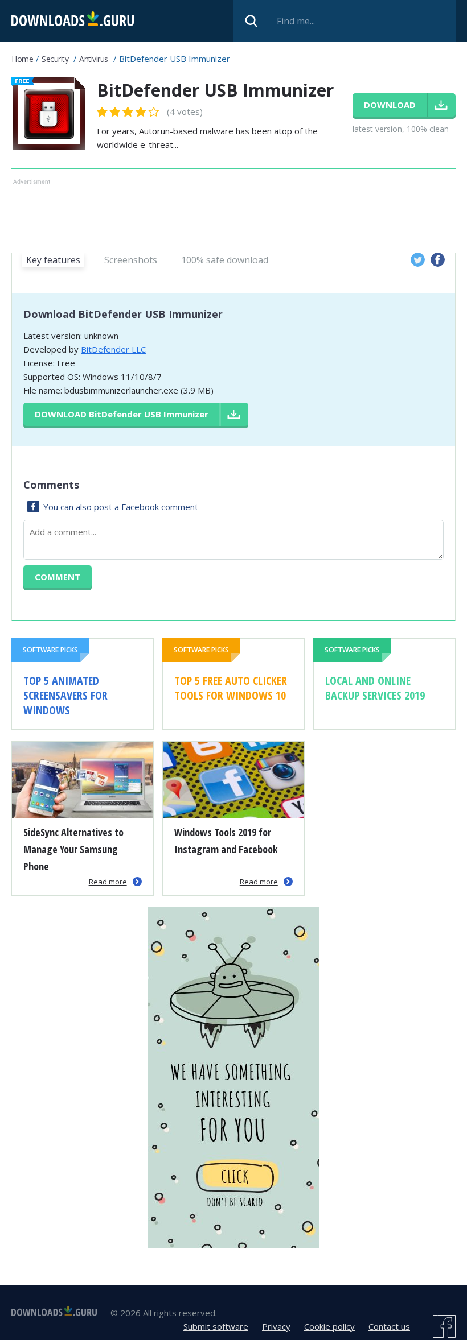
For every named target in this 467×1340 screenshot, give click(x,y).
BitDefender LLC (113, 349)
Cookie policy (329, 1326)
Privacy (276, 1326)
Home (22, 58)
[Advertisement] (233, 213)
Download (121, 414)
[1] (102, 112)
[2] (109, 112)
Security (55, 58)
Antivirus (93, 58)
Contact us (389, 1326)
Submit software (215, 1326)
